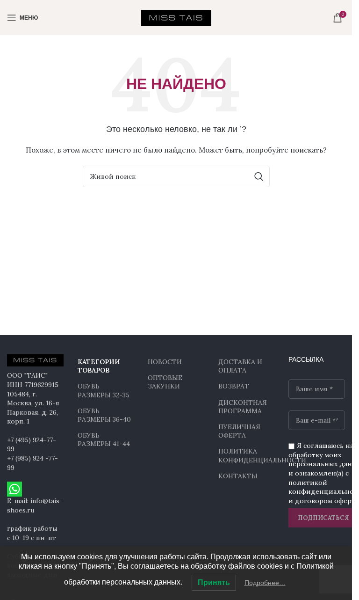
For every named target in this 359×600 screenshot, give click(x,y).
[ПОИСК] (259, 176)
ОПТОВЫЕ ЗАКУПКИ (165, 381)
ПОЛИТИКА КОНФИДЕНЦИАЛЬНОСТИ (246, 455)
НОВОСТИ (165, 362)
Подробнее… (265, 582)
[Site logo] (176, 17)
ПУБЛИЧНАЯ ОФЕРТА (239, 431)
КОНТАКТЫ (238, 476)
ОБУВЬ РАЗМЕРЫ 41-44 (104, 439)
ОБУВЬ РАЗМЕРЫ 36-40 (104, 415)
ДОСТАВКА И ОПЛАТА (240, 366)
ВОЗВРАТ (233, 386)
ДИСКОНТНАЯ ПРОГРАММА (242, 406)
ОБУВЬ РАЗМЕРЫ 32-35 (103, 390)
